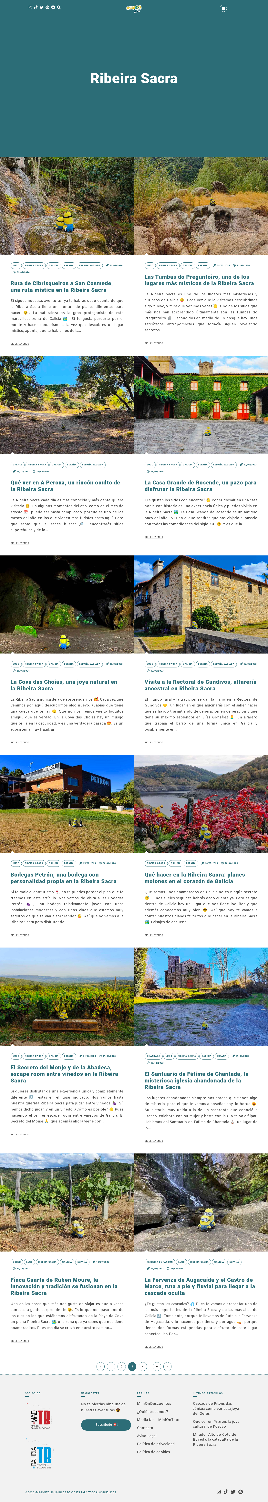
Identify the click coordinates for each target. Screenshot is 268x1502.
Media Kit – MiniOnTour (158, 1420)
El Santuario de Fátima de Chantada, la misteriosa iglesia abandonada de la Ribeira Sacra (197, 1080)
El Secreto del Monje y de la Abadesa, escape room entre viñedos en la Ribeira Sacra (64, 1074)
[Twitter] (42, 7)
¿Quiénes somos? (152, 1412)
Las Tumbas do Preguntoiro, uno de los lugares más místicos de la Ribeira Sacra (199, 280)
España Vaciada (89, 265)
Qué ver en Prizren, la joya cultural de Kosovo (216, 1424)
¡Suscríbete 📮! (106, 1425)
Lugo (16, 265)
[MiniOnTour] (134, 9)
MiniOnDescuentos (154, 1403)
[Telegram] (53, 7)
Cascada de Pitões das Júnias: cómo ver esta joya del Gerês (216, 1408)
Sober (17, 1262)
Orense (17, 464)
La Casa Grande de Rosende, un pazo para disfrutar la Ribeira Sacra (201, 485)
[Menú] (223, 8)
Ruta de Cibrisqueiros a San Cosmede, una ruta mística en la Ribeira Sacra (62, 286)
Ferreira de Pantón (160, 1262)
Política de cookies (153, 1452)
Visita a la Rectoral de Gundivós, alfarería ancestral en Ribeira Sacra (201, 685)
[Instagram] (30, 7)
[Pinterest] (47, 7)
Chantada (153, 1056)
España (69, 265)
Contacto (145, 1428)
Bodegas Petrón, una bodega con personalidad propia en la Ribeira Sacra (64, 878)
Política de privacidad (156, 1444)
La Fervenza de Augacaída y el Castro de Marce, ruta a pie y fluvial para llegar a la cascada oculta (200, 1286)
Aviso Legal (147, 1436)
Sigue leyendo (20, 344)
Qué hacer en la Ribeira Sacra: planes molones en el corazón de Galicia (195, 878)
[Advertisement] (100, 1457)
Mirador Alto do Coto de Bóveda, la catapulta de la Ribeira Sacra (215, 1439)
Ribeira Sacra (34, 265)
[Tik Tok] (36, 7)
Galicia (54, 265)
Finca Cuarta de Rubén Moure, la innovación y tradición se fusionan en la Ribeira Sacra (64, 1286)
